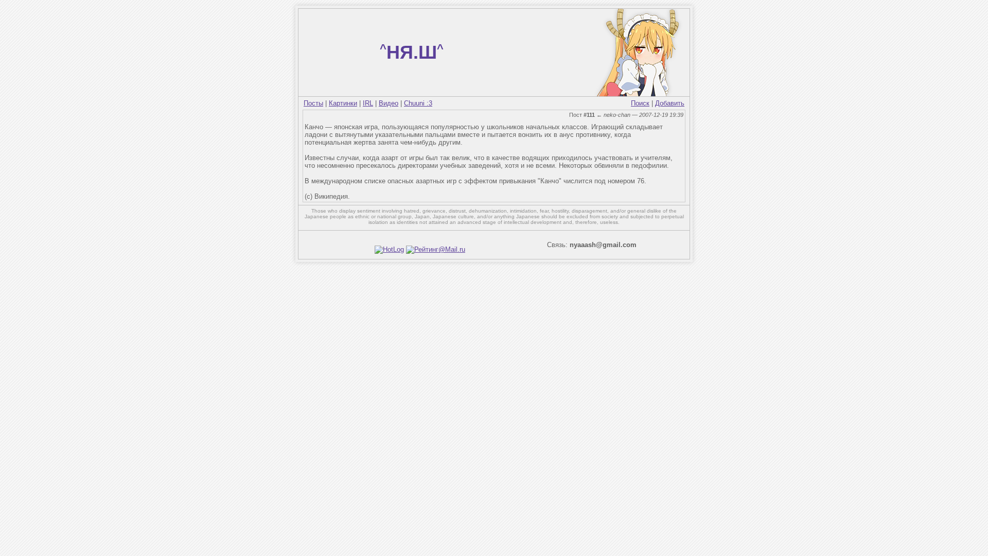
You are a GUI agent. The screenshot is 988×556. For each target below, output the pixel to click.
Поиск (640, 103)
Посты (313, 103)
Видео (388, 103)
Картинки (343, 103)
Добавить (669, 103)
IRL (368, 103)
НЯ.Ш (412, 52)
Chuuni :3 (418, 103)
